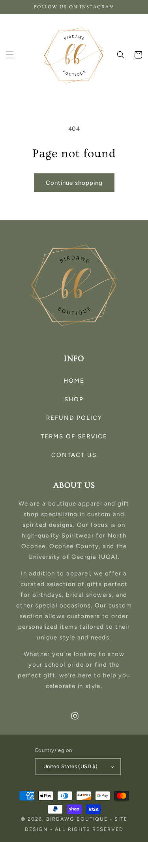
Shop (74, 399)
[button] (10, 55)
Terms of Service (74, 436)
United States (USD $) (70, 766)
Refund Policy (74, 417)
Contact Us (74, 455)
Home (74, 380)
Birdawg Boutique (78, 819)
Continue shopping (74, 182)
